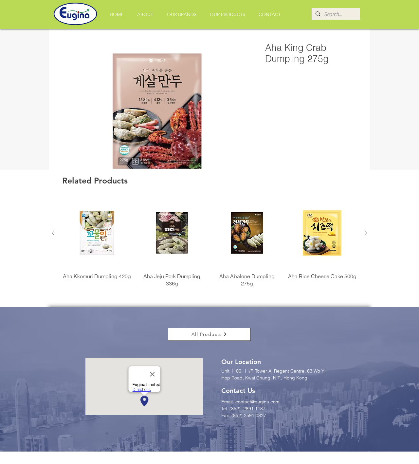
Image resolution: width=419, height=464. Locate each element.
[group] (209, 242)
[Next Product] (366, 233)
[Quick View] (97, 233)
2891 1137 (255, 409)
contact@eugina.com (257, 402)
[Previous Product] (53, 233)
